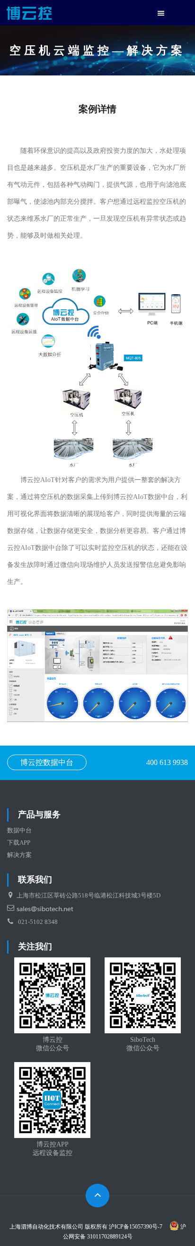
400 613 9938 (167, 762)
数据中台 (19, 830)
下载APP (18, 842)
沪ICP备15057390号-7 (135, 1226)
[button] (161, 14)
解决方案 (19, 854)
